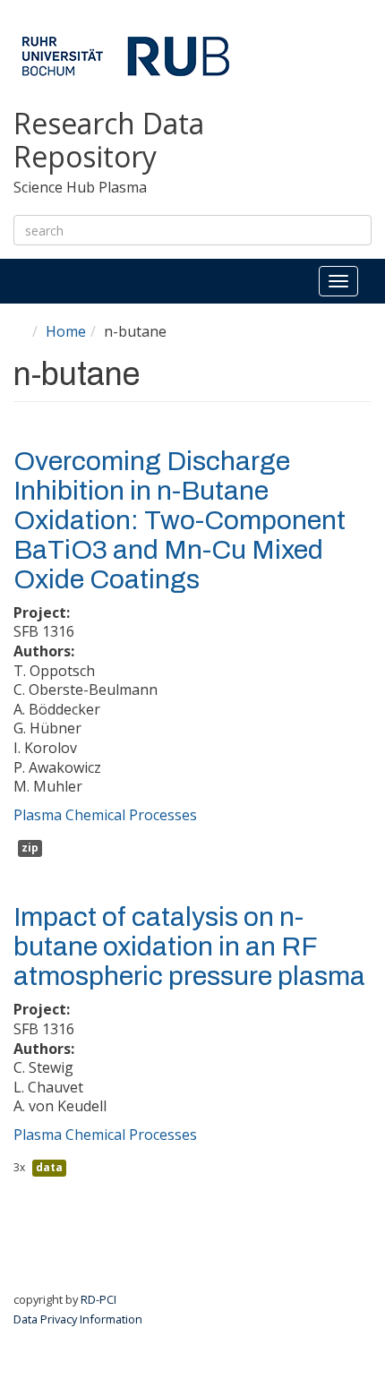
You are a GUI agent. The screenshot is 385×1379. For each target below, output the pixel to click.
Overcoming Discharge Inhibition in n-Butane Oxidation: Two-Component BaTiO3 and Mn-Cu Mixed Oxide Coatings (179, 520)
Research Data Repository (108, 140)
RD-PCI (98, 1299)
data (49, 1167)
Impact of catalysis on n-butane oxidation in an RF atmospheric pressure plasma (189, 946)
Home (66, 331)
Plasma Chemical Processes (105, 815)
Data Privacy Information (77, 1319)
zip (29, 847)
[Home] (125, 56)
